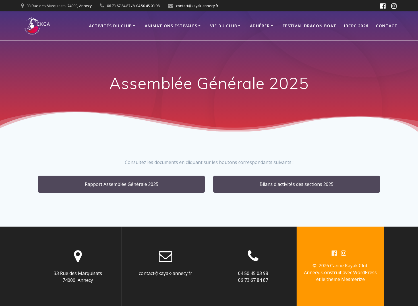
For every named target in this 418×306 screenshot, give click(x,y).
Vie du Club (223, 25)
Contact (387, 25)
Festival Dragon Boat (309, 25)
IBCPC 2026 (356, 25)
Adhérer (260, 25)
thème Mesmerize (345, 279)
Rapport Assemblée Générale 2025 (121, 184)
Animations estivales (171, 25)
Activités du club (110, 25)
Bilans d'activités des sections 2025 (297, 184)
